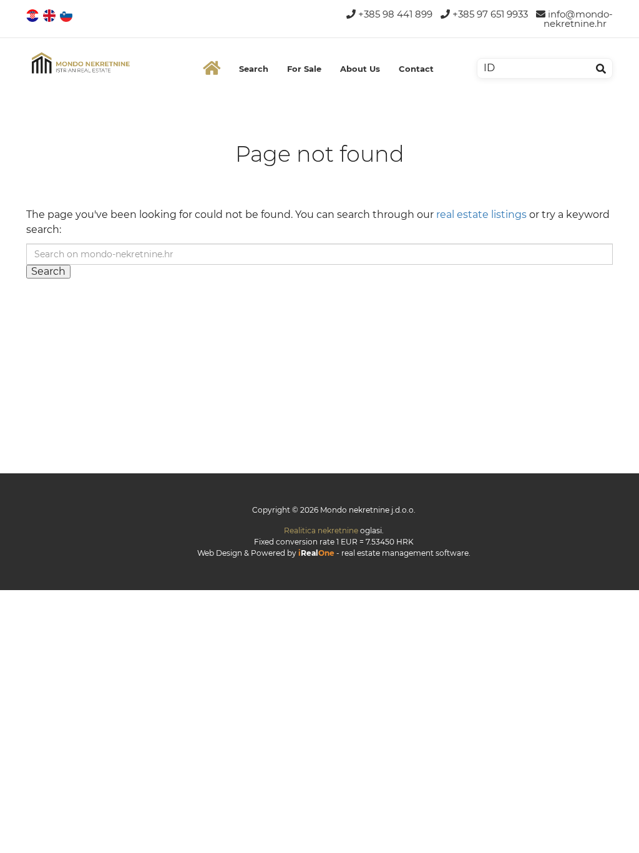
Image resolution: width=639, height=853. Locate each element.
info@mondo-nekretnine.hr (578, 18)
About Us (360, 69)
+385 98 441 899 (394, 14)
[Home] (211, 68)
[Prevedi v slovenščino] (67, 15)
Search (253, 69)
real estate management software (405, 553)
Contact (416, 69)
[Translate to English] (50, 15)
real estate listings (481, 214)
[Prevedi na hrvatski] (33, 15)
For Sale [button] (304, 69)
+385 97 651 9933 (489, 14)
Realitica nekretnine (321, 530)
